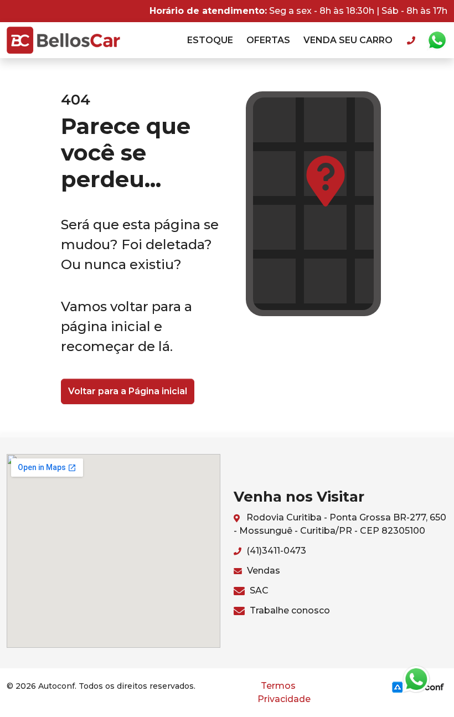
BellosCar (63, 40)
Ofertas (268, 40)
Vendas (262, 570)
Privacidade (284, 699)
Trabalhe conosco (288, 610)
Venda (348, 40)
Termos (278, 685)
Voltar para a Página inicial (127, 391)
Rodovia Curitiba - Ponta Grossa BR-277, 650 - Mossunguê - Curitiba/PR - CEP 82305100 (340, 524)
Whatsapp (436, 40)
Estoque (210, 40)
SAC (258, 590)
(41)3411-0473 (275, 550)
